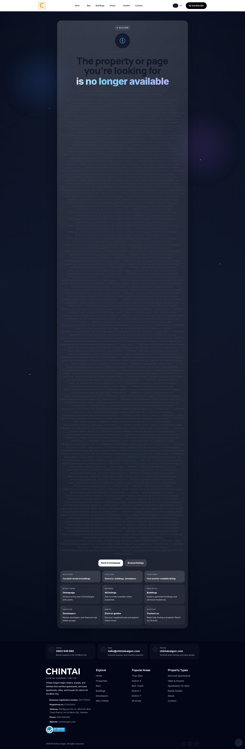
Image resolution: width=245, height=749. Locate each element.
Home (99, 676)
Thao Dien (137, 676)
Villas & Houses (176, 681)
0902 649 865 (65, 651)
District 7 (136, 696)
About (171, 696)
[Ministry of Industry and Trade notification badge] (68, 729)
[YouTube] (196, 743)
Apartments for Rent (178, 686)
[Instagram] (190, 743)
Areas (112, 5)
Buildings (100, 5)
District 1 (136, 691)
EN (175, 5)
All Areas (136, 701)
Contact (139, 5)
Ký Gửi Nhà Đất (196, 5)
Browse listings (136, 563)
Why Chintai (102, 701)
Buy (89, 5)
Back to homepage (110, 563)
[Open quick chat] (238, 742)
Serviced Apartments (179, 676)
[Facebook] (183, 743)
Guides (126, 5)
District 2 (136, 681)
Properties (101, 681)
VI (181, 5)
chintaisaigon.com (171, 651)
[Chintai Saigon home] (63, 671)
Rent (77, 5)
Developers (102, 696)
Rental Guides (175, 691)
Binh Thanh (138, 686)
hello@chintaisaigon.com (124, 651)
